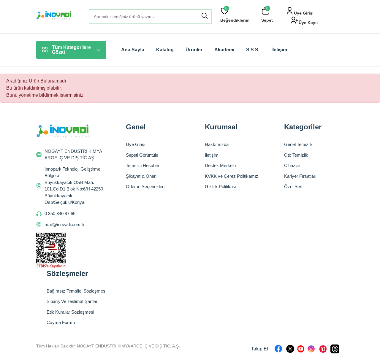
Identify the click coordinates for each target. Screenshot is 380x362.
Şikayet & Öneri (141, 176)
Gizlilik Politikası (220, 186)
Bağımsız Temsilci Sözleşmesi (76, 290)
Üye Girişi (135, 144)
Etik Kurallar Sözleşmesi (70, 312)
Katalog (165, 49)
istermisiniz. (72, 95)
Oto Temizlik (296, 155)
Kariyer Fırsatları (300, 176)
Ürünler (194, 49)
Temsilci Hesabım (143, 165)
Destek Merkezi (220, 165)
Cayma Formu (61, 322)
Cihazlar (292, 165)
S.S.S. (252, 49)
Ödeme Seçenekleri (145, 186)
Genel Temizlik (298, 144)
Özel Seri (293, 186)
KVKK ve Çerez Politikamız (231, 176)
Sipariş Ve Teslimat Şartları (73, 301)
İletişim (279, 49)
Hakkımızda (217, 144)
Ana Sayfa (132, 49)
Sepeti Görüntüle (142, 155)
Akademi (224, 49)
